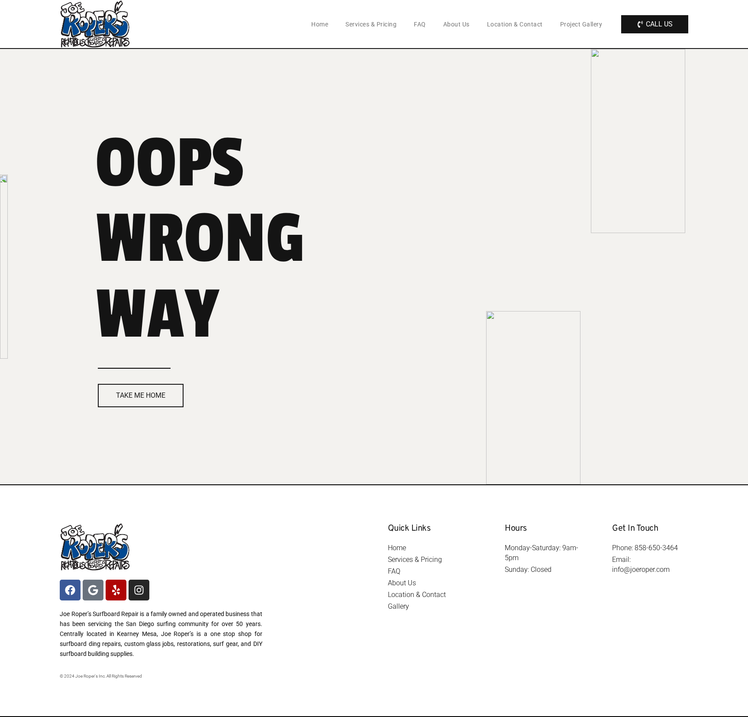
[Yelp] (116, 590)
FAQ (420, 24)
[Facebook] (70, 590)
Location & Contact (515, 24)
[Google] (93, 590)
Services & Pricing (371, 24)
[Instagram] (139, 590)
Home (319, 24)
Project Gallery (581, 24)
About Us (456, 24)
